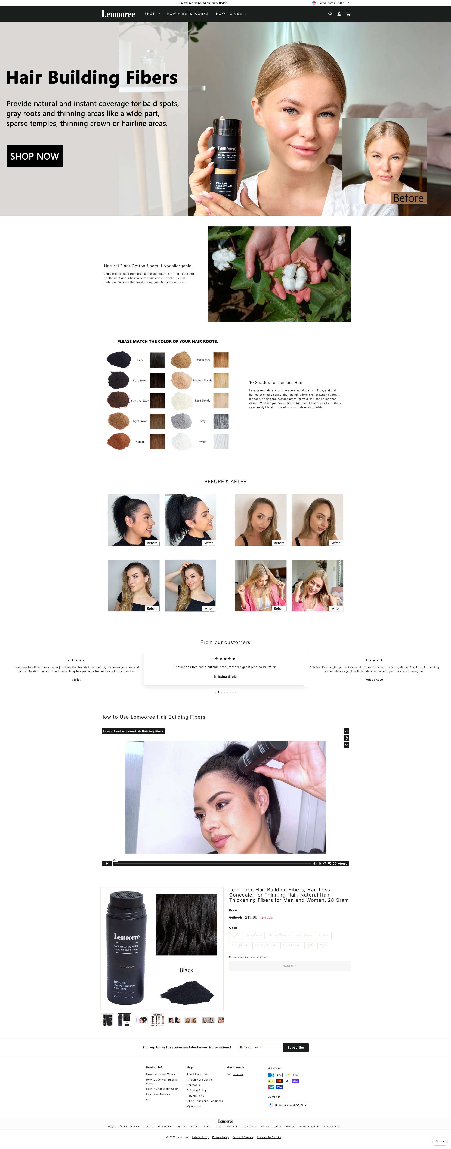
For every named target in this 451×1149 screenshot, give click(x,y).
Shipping (234, 957)
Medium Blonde (266, 945)
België (111, 1126)
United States (331, 1126)
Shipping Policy (196, 1090)
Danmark (148, 1126)
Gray (310, 945)
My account (194, 1106)
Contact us (194, 1084)
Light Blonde (292, 945)
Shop (150, 14)
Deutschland (165, 1126)
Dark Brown (254, 935)
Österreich (250, 1126)
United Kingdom (309, 1126)
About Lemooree (197, 1074)
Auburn (324, 935)
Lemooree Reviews (158, 1094)
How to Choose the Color (162, 1088)
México (218, 1126)
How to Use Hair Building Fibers (162, 1081)
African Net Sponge (199, 1079)
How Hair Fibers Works (160, 1074)
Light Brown (304, 935)
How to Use (230, 14)
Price (233, 910)
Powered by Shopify (269, 1137)
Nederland (233, 1126)
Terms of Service (243, 1137)
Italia (206, 1126)
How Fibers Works (188, 14)
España (182, 1126)
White (324, 945)
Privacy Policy (220, 1137)
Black (235, 935)
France (195, 1126)
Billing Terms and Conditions (205, 1100)
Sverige (290, 1126)
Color (233, 928)
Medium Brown (278, 935)
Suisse (277, 1126)
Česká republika (129, 1126)
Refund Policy (195, 1095)
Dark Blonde (240, 945)
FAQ (148, 1099)
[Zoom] (162, 948)
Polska (265, 1126)
